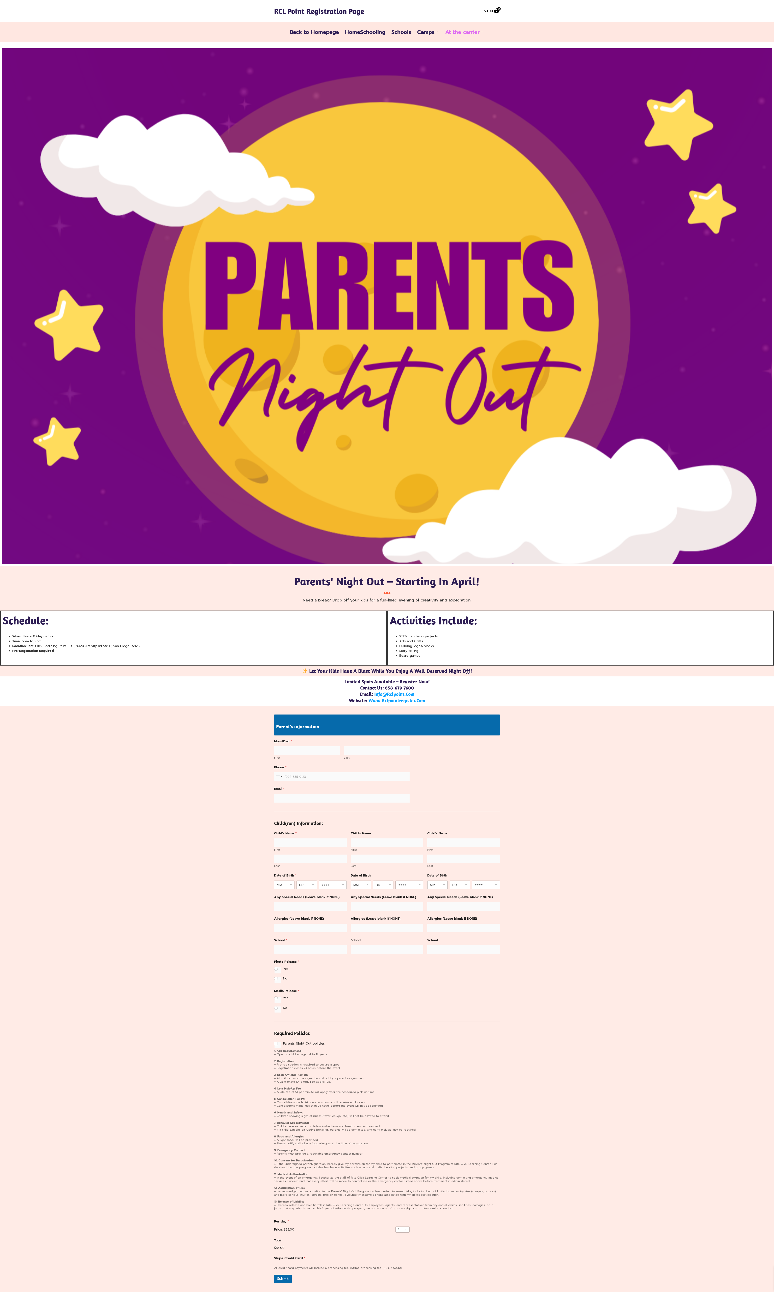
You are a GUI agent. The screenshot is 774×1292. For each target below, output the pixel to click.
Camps (426, 32)
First (277, 757)
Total (277, 1240)
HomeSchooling (365, 32)
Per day (281, 1221)
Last (347, 757)
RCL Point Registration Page (319, 11)
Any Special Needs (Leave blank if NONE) (307, 897)
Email (279, 789)
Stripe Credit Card (289, 1258)
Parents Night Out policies (304, 1044)
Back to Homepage (314, 32)
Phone (280, 767)
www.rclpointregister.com (396, 700)
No (285, 978)
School (280, 940)
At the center (462, 32)
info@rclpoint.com (394, 694)
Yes (285, 969)
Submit (283, 1278)
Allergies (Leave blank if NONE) (299, 919)
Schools (401, 32)
